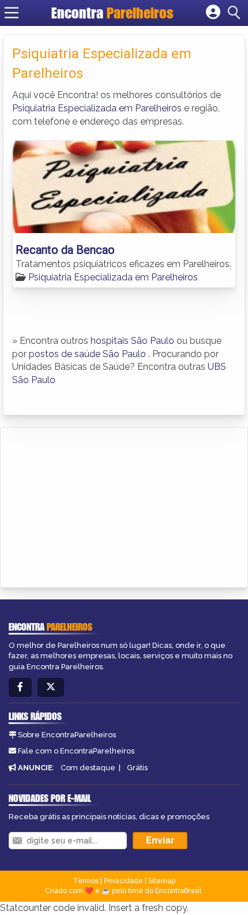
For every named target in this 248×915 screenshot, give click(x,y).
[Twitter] (50, 687)
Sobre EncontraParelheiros (67, 734)
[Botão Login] (213, 12)
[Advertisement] (95, 505)
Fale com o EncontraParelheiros (76, 751)
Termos (86, 881)
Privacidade (123, 881)
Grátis (137, 767)
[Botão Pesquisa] (236, 12)
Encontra (112, 12)
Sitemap (161, 881)
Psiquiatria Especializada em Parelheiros (97, 108)
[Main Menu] (11, 12)
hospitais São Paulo (132, 340)
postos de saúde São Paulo (87, 353)
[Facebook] (20, 687)
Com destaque (88, 767)
